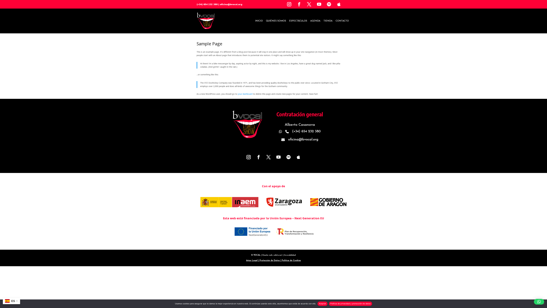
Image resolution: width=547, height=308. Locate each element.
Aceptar (322, 303)
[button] (539, 302)
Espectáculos (298, 21)
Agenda (315, 21)
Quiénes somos (276, 21)
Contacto (342, 21)
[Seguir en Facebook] (299, 4)
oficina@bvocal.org (231, 4)
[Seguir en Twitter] (309, 4)
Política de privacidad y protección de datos (350, 303)
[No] (543, 303)
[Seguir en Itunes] (339, 4)
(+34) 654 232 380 (207, 4)
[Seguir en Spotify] (329, 4)
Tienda (327, 21)
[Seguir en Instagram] (289, 4)
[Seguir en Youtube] (319, 4)
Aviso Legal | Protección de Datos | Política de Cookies (273, 261)
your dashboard (245, 94)
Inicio (259, 21)
